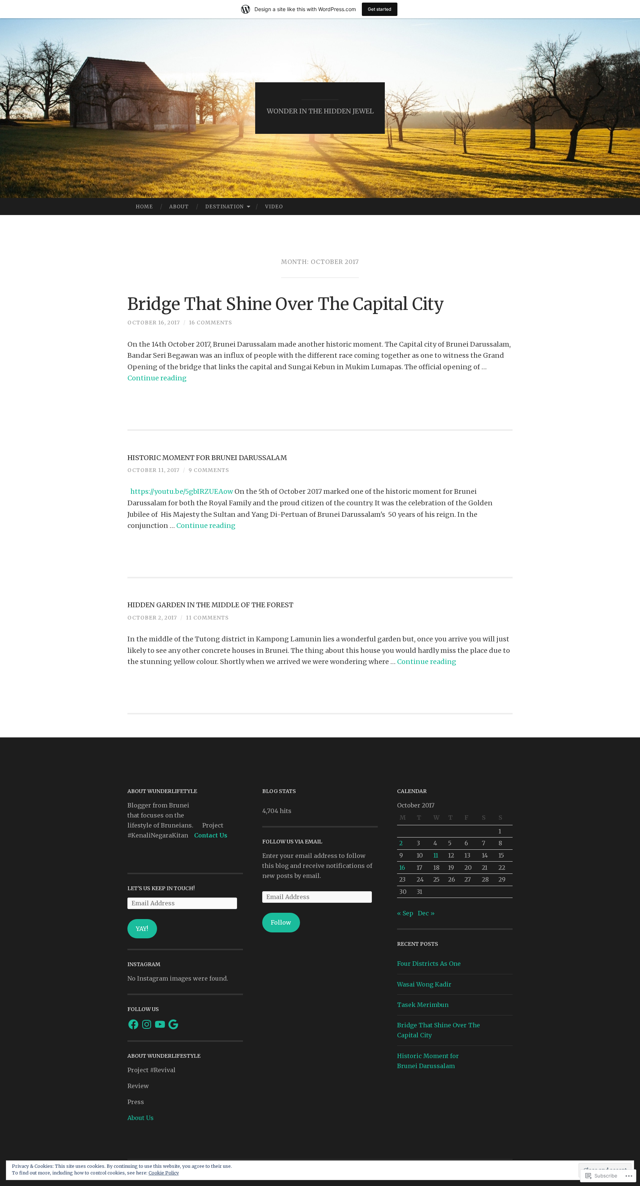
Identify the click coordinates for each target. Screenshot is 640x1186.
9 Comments (209, 470)
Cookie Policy (164, 1173)
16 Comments (210, 322)
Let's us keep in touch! (161, 888)
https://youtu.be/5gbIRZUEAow (181, 491)
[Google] (173, 1024)
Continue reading (157, 378)
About (179, 207)
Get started (379, 9)
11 (435, 855)
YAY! (142, 928)
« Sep (405, 913)
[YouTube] (160, 1024)
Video (274, 207)
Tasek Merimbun (423, 1004)
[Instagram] (147, 1024)
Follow (281, 922)
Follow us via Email (292, 841)
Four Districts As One (429, 963)
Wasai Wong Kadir (424, 984)
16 (402, 867)
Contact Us (210, 835)
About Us (140, 1117)
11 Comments (207, 617)
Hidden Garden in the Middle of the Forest (210, 605)
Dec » (426, 913)
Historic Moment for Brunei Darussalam (207, 457)
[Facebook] (133, 1024)
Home (144, 207)
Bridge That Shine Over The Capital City (285, 304)
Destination (224, 207)
